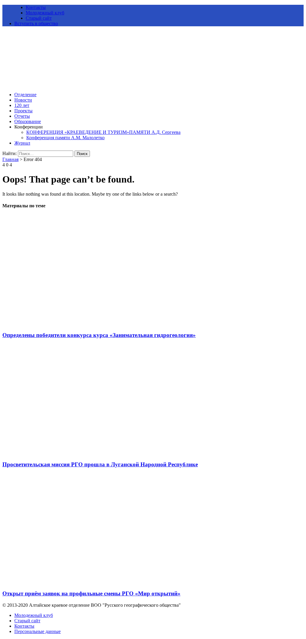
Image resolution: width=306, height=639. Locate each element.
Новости (23, 99)
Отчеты (22, 116)
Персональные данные (37, 631)
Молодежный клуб (45, 12)
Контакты (36, 7)
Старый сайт (39, 18)
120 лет (21, 105)
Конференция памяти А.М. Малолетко (65, 137)
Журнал (22, 142)
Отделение (25, 94)
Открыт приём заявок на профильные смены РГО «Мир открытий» (91, 593)
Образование (27, 121)
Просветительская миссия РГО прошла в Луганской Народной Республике (100, 464)
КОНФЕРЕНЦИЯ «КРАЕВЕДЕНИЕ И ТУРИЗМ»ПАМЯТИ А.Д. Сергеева (103, 132)
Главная (10, 159)
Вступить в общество (36, 23)
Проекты (23, 110)
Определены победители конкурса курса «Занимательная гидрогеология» (99, 335)
